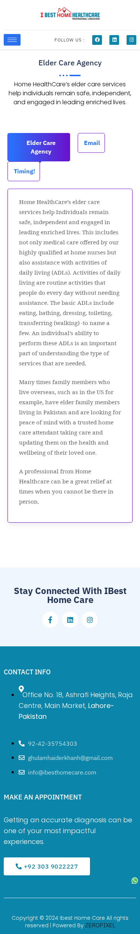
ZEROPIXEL (100, 925)
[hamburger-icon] (12, 40)
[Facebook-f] (50, 620)
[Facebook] (97, 40)
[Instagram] (131, 40)
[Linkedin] (114, 40)
